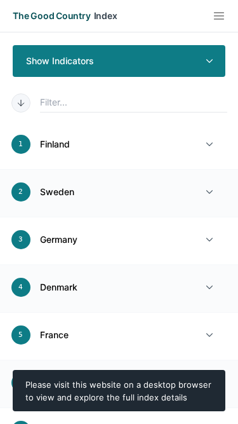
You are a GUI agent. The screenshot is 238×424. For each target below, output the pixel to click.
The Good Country (52, 15)
